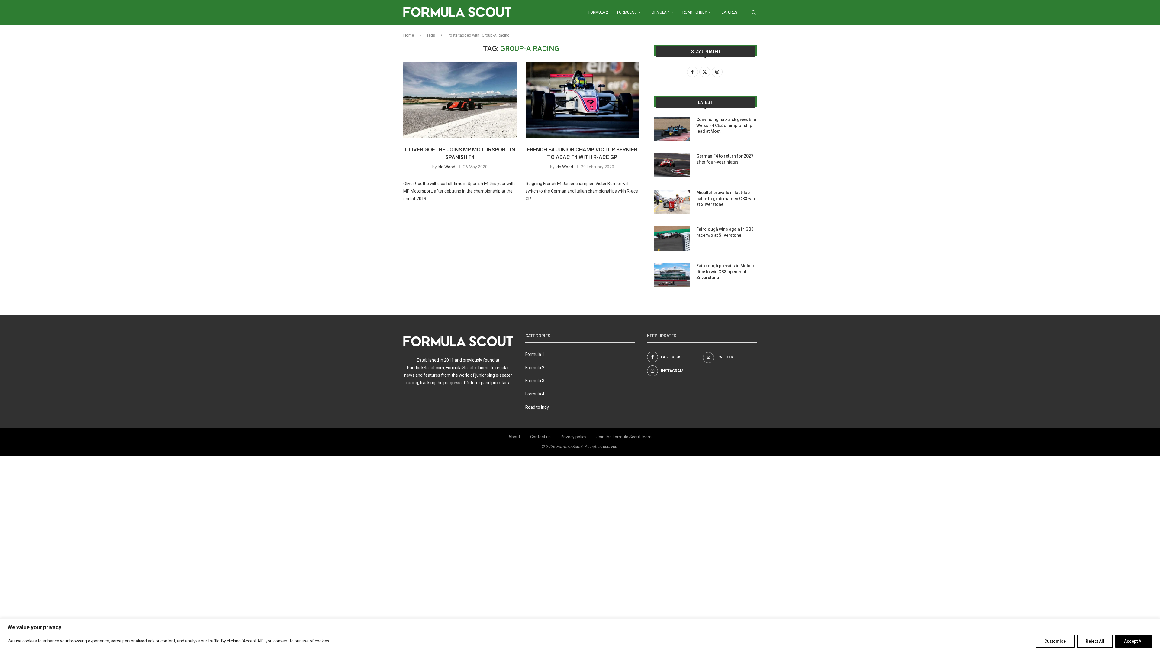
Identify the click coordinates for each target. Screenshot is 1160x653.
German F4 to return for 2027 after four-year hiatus (724, 159)
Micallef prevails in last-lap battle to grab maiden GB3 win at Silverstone (725, 198)
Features (728, 12)
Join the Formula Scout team (624, 436)
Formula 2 (598, 12)
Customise (1055, 641)
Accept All (1134, 641)
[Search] (754, 12)
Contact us (540, 436)
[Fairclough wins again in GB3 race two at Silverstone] (672, 238)
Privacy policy (573, 436)
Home (408, 35)
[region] (580, 635)
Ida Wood (446, 166)
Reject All (1095, 641)
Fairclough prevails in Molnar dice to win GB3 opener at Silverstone (725, 271)
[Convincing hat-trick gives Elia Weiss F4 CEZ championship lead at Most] (672, 129)
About (514, 436)
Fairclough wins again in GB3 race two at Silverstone (725, 232)
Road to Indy (694, 12)
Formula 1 (534, 354)
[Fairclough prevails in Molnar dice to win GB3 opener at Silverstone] (672, 275)
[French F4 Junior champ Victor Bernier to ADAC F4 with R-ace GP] (582, 100)
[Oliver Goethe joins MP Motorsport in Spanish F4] (460, 100)
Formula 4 (659, 12)
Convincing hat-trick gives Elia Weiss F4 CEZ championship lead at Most (726, 125)
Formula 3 (627, 12)
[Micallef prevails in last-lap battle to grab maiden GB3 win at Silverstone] (672, 202)
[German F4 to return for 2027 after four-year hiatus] (672, 165)
